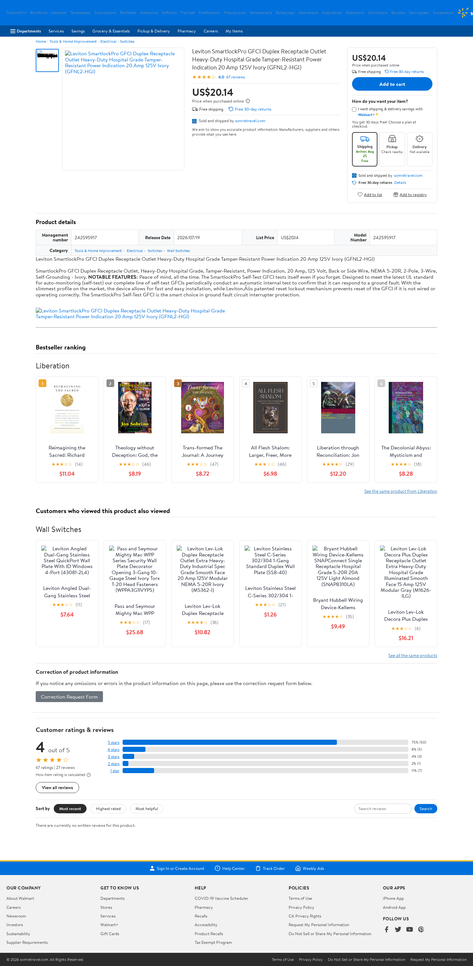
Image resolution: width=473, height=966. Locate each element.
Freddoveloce (209, 13)
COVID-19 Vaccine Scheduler (221, 898)
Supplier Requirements (27, 942)
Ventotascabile (261, 13)
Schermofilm (16, 13)
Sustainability (18, 933)
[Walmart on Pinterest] (421, 930)
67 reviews (235, 77)
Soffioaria (169, 13)
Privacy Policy (301, 907)
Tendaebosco (80, 13)
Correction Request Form (69, 696)
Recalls (201, 916)
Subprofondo (332, 13)
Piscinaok (188, 13)
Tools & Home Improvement (73, 41)
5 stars (113, 742)
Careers (211, 31)
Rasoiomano (355, 13)
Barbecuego (285, 13)
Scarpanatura (443, 13)
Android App (394, 907)
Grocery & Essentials (111, 31)
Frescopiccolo (235, 13)
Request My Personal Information (319, 924)
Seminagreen (419, 13)
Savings (78, 31)
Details (400, 182)
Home (41, 41)
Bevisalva (398, 13)
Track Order (274, 868)
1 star (114, 770)
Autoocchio (149, 13)
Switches (127, 41)
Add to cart (392, 83)
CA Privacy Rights (305, 916)
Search (426, 808)
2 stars (113, 763)
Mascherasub (308, 13)
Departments (29, 31)
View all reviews (57, 787)
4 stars (113, 749)
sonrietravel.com (250, 120)
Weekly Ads (313, 868)
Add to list (373, 194)
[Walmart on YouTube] (409, 930)
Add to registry (413, 194)
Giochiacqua (377, 13)
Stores (106, 907)
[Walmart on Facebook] (386, 930)
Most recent (70, 808)
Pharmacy (187, 31)
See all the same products (412, 655)
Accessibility (206, 924)
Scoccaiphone (105, 13)
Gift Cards (109, 933)
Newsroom (16, 916)
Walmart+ (109, 924)
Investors (14, 924)
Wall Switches (178, 250)
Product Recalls (209, 933)
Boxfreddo (128, 13)
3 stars (113, 756)
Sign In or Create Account (180, 868)
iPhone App (393, 898)
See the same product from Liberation (400, 491)
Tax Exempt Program (213, 942)
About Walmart (20, 898)
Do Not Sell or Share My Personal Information (330, 933)
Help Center (233, 868)
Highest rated (108, 808)
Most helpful (146, 808)
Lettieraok (59, 13)
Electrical (108, 41)
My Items (234, 31)
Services (56, 31)
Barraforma (38, 13)
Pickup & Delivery (153, 31)
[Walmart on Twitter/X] (398, 930)
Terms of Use (300, 898)
